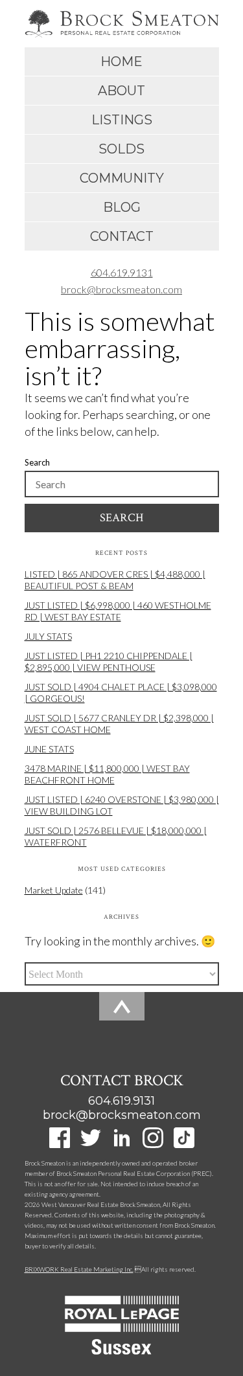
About (121, 90)
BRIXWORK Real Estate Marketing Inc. (79, 1269)
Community (122, 178)
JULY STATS (48, 636)
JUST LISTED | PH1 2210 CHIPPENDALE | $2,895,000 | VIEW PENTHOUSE (108, 661)
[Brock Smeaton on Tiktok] (184, 1143)
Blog (122, 207)
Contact (122, 236)
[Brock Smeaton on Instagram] (153, 1143)
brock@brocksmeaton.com (121, 289)
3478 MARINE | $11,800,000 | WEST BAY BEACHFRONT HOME (107, 774)
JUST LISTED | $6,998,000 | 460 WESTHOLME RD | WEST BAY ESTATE (118, 611)
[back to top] (122, 1022)
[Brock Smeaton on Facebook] (59, 1143)
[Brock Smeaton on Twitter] (90, 1143)
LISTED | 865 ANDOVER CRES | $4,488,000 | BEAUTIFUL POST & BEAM (115, 580)
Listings (121, 120)
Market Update (54, 890)
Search (37, 462)
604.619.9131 (122, 272)
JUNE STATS (49, 748)
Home (121, 61)
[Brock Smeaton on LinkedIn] (121, 1143)
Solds (121, 149)
